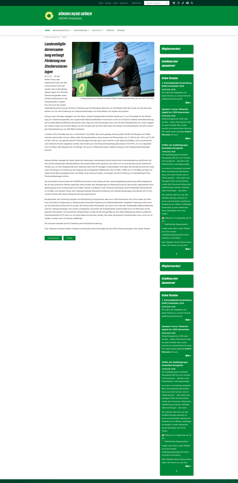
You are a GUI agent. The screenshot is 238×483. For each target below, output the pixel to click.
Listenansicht (53, 238)
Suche (115, 3)
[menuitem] (101, 3)
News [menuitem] (47, 30)
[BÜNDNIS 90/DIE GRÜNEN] (49, 15)
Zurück (69, 238)
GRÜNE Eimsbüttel (52, 37)
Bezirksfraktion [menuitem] (61, 30)
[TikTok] (182, 3)
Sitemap (108, 3)
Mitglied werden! (171, 48)
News (64, 37)
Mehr (187, 103)
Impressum (124, 3)
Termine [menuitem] (110, 30)
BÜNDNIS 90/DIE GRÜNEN (75, 14)
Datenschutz (136, 3)
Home (101, 3)
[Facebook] (174, 3)
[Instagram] (178, 3)
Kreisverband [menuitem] (80, 30)
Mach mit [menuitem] (96, 30)
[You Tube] (187, 3)
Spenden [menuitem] (121, 30)
